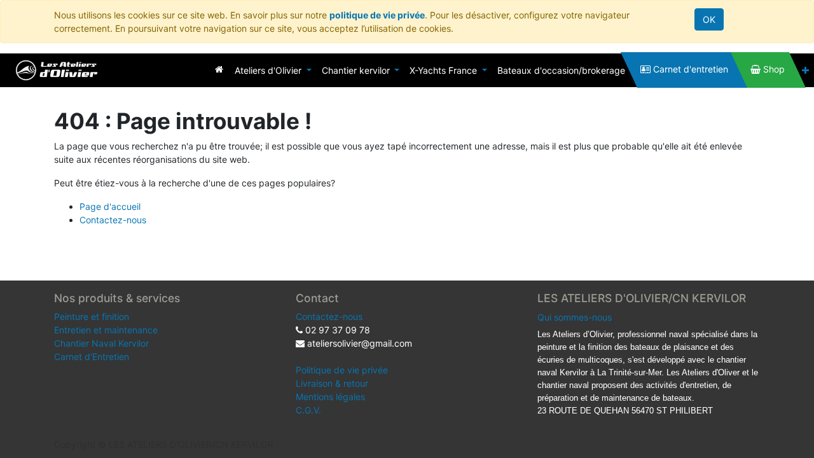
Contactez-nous (112, 219)
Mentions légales (330, 396)
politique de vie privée (377, 15)
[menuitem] (219, 69)
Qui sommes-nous (574, 317)
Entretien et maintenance (106, 329)
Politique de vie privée (342, 369)
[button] (805, 70)
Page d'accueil (110, 206)
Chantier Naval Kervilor (101, 343)
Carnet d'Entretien (91, 356)
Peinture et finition (91, 316)
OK (709, 19)
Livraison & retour (332, 383)
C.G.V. (308, 410)
